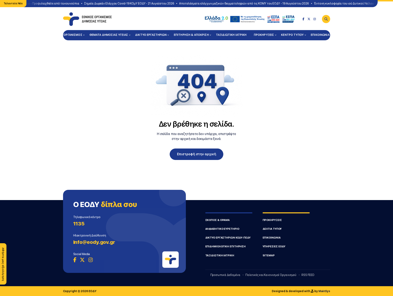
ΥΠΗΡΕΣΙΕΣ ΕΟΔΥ (274, 246)
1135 (79, 224)
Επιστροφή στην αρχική (196, 154)
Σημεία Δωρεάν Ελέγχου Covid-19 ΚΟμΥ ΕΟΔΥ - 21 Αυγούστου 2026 (127, 3)
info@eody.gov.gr (94, 242)
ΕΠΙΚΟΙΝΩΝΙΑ (320, 34)
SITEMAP (269, 255)
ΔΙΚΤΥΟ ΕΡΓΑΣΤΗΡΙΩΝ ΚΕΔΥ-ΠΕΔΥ (228, 237)
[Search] (326, 19)
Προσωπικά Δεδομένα (225, 275)
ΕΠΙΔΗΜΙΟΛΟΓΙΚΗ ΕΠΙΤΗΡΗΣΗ (225, 246)
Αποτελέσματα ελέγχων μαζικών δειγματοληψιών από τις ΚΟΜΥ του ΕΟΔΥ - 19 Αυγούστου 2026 (242, 3)
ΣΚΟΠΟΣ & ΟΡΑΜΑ (217, 220)
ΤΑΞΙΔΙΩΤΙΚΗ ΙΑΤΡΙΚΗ (231, 34)
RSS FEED (308, 275)
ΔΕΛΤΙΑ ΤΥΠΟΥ (272, 228)
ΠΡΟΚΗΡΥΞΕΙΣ (264, 34)
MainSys (324, 291)
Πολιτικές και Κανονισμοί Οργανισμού (271, 275)
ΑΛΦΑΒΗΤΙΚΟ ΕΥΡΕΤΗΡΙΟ (222, 228)
